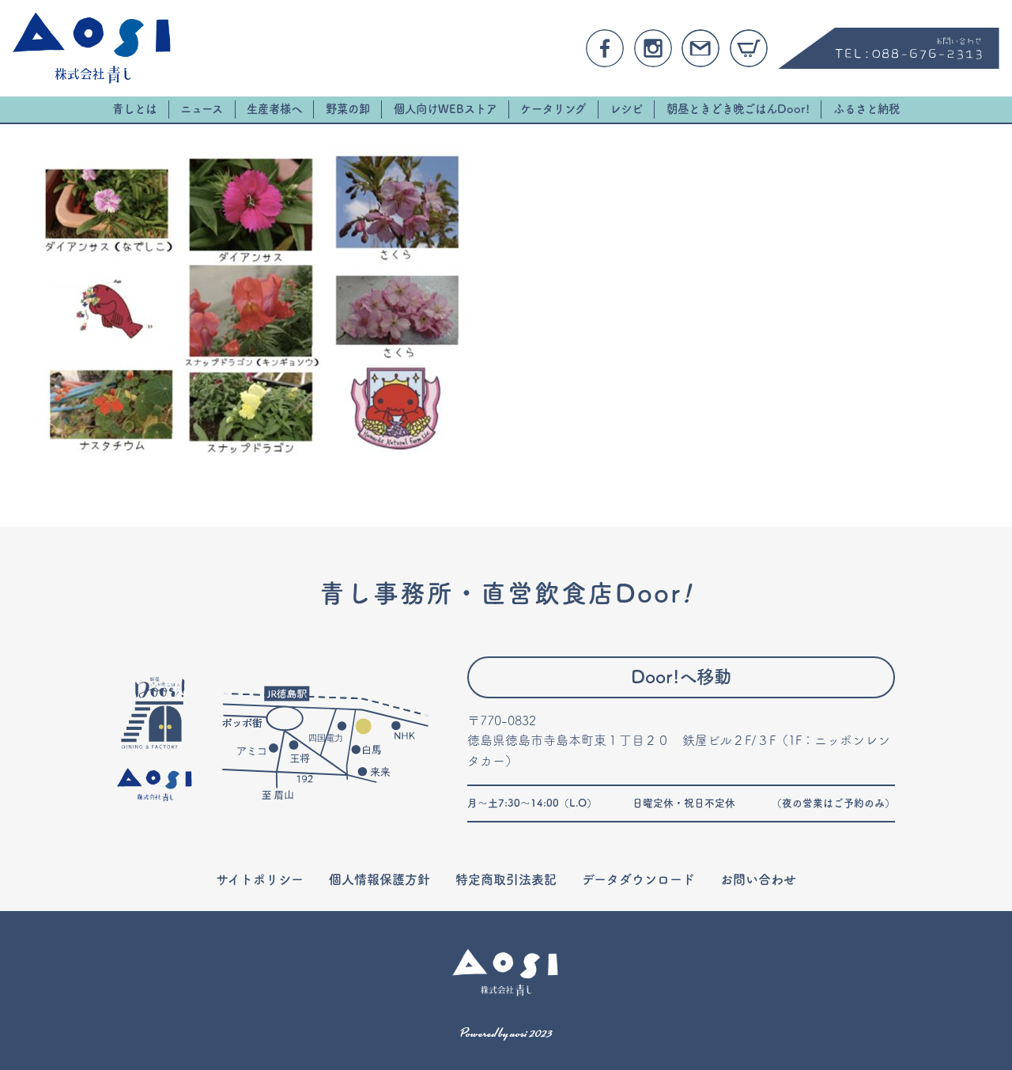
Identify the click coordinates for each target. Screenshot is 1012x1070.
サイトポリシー (260, 879)
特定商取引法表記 (506, 879)
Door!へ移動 (681, 676)
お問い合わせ (758, 879)
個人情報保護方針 (379, 879)
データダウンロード (638, 879)
